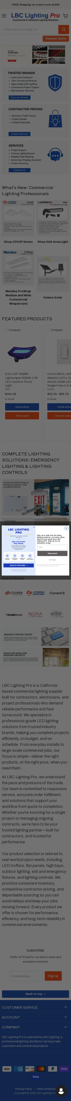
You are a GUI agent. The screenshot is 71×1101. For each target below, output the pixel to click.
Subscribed (52, 553)
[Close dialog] (66, 528)
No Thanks (52, 560)
